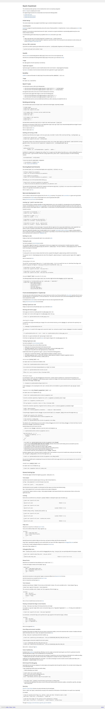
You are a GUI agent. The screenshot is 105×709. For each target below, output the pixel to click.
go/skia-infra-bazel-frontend (30, 16)
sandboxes (32, 652)
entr (30, 329)
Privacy (10, 707)
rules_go (49, 195)
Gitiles (7, 707)
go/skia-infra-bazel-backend (30, 17)
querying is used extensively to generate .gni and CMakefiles (39, 702)
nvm (78, 28)
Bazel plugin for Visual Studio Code (34, 41)
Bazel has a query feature (28, 688)
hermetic (40, 205)
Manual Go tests (58, 576)
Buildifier (24, 75)
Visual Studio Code (59, 230)
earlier (51, 238)
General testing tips (36, 243)
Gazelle (27, 55)
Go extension (66, 230)
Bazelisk (24, 28)
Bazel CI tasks (41, 526)
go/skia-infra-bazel (28, 14)
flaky (63, 57)
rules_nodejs (68, 295)
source (102, 707)
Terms (14, 707)
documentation (66, 195)
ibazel (42, 338)
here (26, 10)
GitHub (49, 34)
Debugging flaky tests (69, 542)
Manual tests (50, 544)
